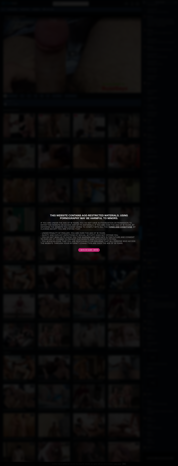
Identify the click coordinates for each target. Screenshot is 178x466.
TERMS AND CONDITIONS (120, 227)
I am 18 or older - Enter (89, 250)
